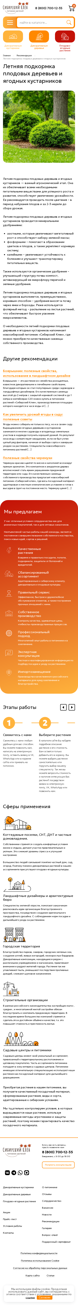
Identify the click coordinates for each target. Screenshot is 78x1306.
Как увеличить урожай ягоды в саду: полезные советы (33, 416)
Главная (7, 56)
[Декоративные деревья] (39, 36)
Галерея (47, 1228)
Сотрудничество (51, 1200)
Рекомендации (24, 56)
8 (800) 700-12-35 (48, 8)
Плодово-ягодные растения (19, 1201)
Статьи (50, 1275)
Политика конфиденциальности (39, 1253)
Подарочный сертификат (56, 1241)
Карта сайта (33, 1275)
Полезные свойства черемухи (27, 458)
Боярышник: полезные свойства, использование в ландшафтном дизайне (36, 373)
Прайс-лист (10, 1219)
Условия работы (12, 1225)
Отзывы (47, 1194)
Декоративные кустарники (18, 1187)
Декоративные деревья (17, 1194)
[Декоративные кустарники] (13, 36)
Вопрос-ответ (50, 1234)
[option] (21, 742)
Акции (6, 1212)
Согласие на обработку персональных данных (40, 1268)
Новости (47, 1214)
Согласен (44, 1297)
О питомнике (49, 1187)
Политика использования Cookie (40, 1260)
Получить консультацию (58, 1164)
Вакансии (47, 1207)
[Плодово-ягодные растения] (65, 36)
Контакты (8, 1232)
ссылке (30, 1297)
